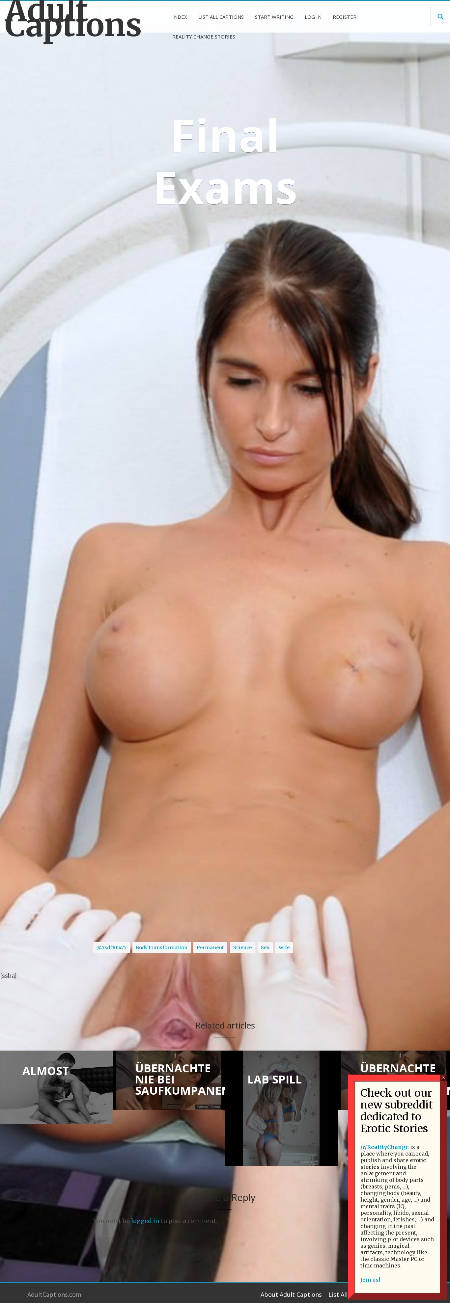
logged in (145, 1221)
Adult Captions (56, 18)
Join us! (370, 1280)
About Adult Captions (291, 1294)
